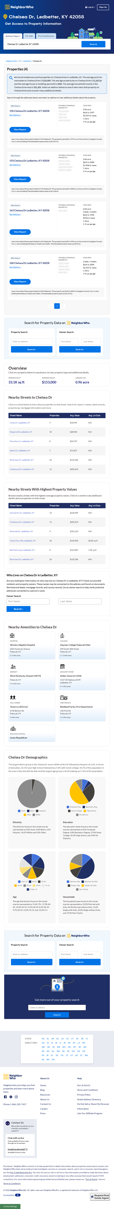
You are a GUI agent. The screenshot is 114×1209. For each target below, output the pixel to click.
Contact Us (45, 1104)
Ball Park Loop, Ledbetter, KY (22, 550)
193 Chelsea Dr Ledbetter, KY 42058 (29, 160)
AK (43, 1038)
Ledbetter (27, 61)
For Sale (29, 36)
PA (43, 1055)
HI (48, 1042)
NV (63, 1051)
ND (85, 1046)
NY (68, 1051)
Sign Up (103, 7)
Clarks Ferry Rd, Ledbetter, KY (23, 540)
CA (62, 1038)
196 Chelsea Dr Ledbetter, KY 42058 (29, 110)
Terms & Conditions (11, 1183)
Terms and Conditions (87, 1090)
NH (48, 1051)
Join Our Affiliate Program (89, 1113)
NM (58, 1051)
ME (48, 1046)
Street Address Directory (89, 1099)
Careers (44, 1108)
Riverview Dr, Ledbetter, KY (22, 460)
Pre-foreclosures (46, 36)
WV (48, 1059)
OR (83, 1051)
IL (61, 1042)
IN (65, 1042)
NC (80, 1046)
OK (78, 1051)
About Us (44, 1099)
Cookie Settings (10, 1206)
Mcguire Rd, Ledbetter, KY (21, 432)
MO (64, 1046)
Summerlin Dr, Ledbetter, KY (22, 513)
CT (72, 1038)
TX (67, 1055)
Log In (90, 7)
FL (87, 1038)
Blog (42, 1090)
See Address (14, 115)
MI (53, 1046)
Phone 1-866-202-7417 (14, 1104)
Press (42, 1113)
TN (62, 1055)
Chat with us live (16, 1138)
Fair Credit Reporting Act (21, 1172)
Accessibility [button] (8, 1195)
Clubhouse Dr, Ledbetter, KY (22, 469)
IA (52, 1042)
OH (73, 1051)
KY (20, 61)
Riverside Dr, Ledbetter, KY (21, 531)
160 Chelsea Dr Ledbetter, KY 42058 (29, 263)
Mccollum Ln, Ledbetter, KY (22, 441)
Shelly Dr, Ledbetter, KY (20, 450)
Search (31, 349)
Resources (45, 1094)
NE (43, 1051)
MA (83, 1042)
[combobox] (43, 44)
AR (52, 1038)
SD (57, 1055)
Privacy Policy (84, 1094)
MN (58, 1046)
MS (69, 1046)
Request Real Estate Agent (101, 1196)
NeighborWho (11, 61)
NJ (53, 1051)
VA (76, 1055)
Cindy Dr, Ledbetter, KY (20, 422)
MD (43, 1046)
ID (56, 1042)
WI (43, 1059)
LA (79, 1042)
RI (48, 1055)
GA (43, 1042)
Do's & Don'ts (83, 1085)
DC (77, 1038)
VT (81, 1055)
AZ (57, 1038)
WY (53, 1059)
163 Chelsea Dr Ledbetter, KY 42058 (29, 210)
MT (75, 1046)
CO (67, 1038)
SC (52, 1055)
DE (82, 1038)
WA (86, 1055)
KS (69, 1042)
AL (48, 1038)
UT (71, 1055)
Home (43, 1085)
